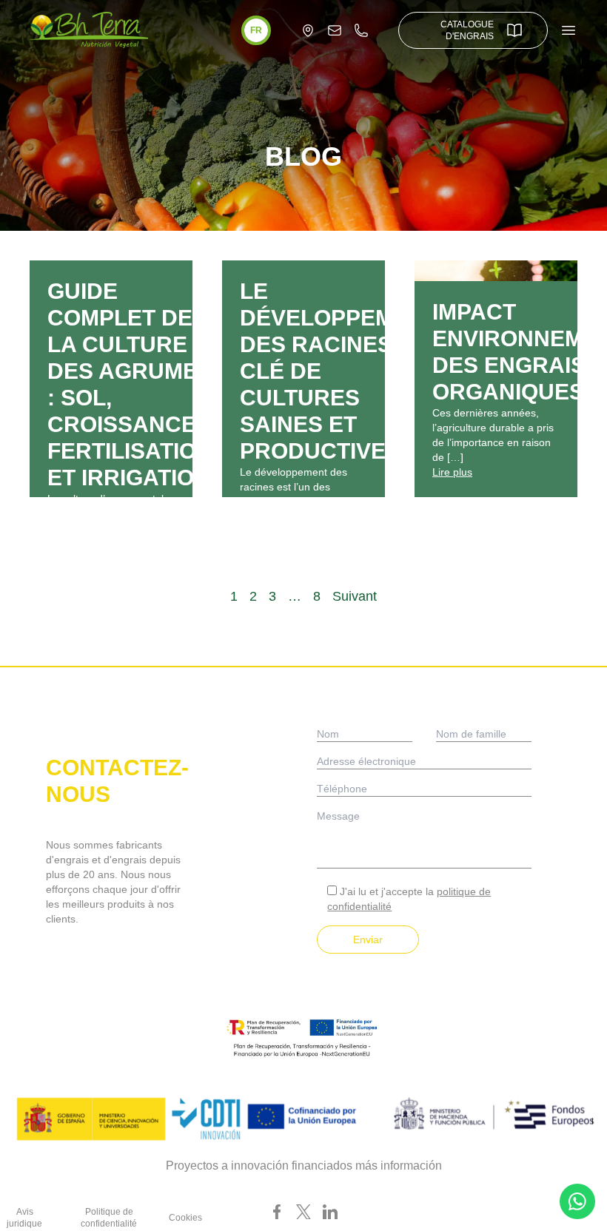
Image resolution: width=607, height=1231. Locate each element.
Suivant (354, 596)
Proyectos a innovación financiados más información (304, 1165)
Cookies (185, 1218)
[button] (256, 30)
